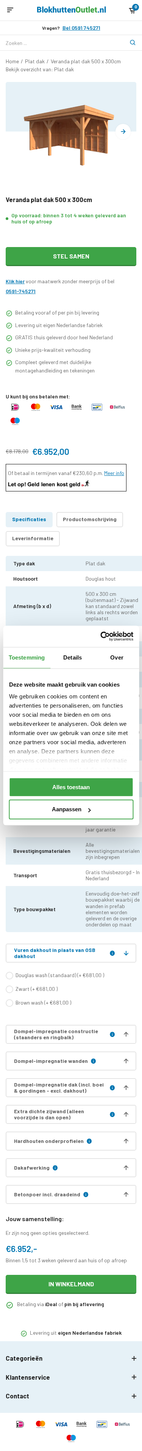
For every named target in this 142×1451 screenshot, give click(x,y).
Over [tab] (116, 657)
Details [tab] (72, 657)
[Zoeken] (128, 42)
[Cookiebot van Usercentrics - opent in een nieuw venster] (101, 636)
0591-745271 (21, 291)
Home (12, 61)
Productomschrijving (90, 519)
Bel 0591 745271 (81, 28)
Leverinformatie (32, 538)
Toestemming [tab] (27, 657)
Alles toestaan (71, 787)
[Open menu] (10, 10)
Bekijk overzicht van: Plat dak (40, 69)
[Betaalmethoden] (15, 411)
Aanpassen (66, 809)
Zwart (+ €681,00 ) (37, 989)
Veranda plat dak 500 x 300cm (86, 61)
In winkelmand (71, 1283)
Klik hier (15, 281)
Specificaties (29, 519)
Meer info (114, 473)
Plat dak (35, 61)
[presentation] (123, 131)
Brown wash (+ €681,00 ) (43, 1002)
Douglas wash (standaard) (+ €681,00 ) (60, 975)
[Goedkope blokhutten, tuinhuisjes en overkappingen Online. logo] (71, 10)
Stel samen (71, 256)
